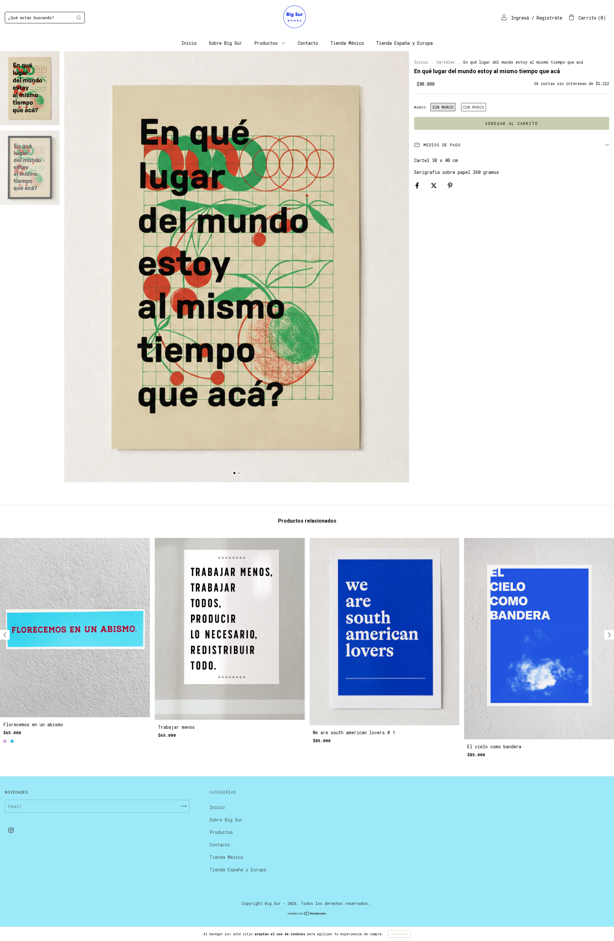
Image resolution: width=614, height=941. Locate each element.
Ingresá (520, 18)
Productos (267, 43)
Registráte (549, 18)
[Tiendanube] (307, 914)
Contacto (308, 43)
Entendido (399, 934)
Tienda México (347, 43)
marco (420, 107)
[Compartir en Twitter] (435, 186)
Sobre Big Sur (225, 43)
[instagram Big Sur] (11, 830)
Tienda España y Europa (404, 43)
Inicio (189, 43)
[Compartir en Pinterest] (450, 186)
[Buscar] (78, 17)
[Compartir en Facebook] (418, 186)
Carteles (446, 62)
